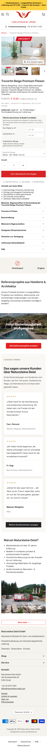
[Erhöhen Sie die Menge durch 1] (23, 165)
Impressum (12, 742)
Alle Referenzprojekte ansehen (24, 346)
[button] (8, 71)
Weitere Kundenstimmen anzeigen (23, 525)
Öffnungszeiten (7, 702)
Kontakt (4, 693)
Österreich (22, 712)
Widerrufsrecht (23, 745)
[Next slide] (44, 71)
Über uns (5, 699)
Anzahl (4, 160)
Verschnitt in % (9, 134)
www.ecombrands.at (29, 732)
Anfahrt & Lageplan (9, 696)
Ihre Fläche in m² (9, 128)
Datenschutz (26, 742)
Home (4, 33)
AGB (36, 742)
